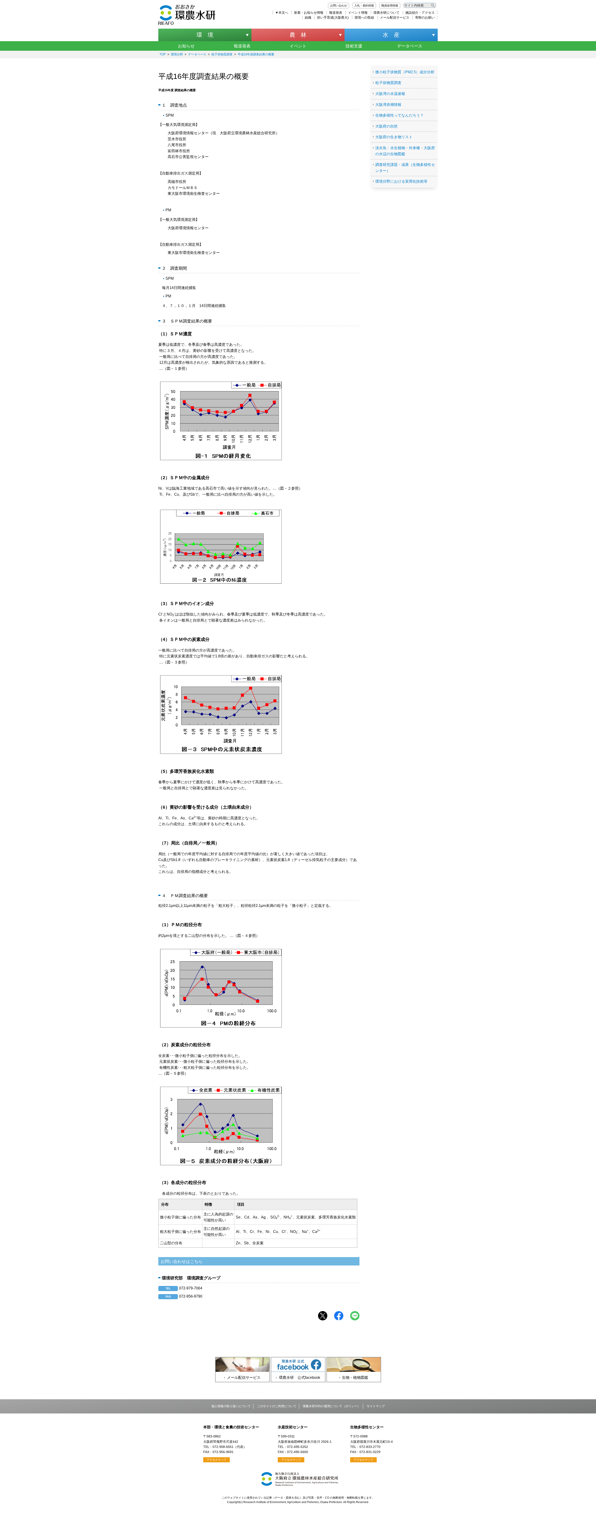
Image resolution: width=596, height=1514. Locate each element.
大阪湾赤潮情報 (388, 105)
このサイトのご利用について (276, 1406)
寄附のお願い (425, 17)
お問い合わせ (338, 5)
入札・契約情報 (364, 5)
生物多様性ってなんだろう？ (399, 115)
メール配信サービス (394, 17)
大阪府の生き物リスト (394, 137)
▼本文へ (281, 12)
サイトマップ (376, 1406)
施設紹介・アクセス (420, 12)
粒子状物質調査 (222, 54)
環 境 (204, 35)
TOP (162, 54)
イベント (298, 46)
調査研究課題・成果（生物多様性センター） (405, 168)
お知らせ (186, 46)
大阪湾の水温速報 (390, 94)
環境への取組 (364, 17)
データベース (409, 46)
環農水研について (386, 12)
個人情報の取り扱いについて (231, 1406)
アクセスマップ (216, 1459)
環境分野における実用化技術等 (401, 181)
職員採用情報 (389, 5)
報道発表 (335, 12)
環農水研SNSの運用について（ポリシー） (331, 1406)
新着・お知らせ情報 (308, 12)
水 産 (391, 35)
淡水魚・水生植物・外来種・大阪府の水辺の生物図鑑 (405, 151)
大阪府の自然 (386, 126)
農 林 (298, 35)
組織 (308, 17)
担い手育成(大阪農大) (333, 17)
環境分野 (177, 54)
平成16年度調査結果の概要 (256, 54)
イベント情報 (358, 12)
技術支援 (353, 46)
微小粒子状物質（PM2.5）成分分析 (404, 72)
